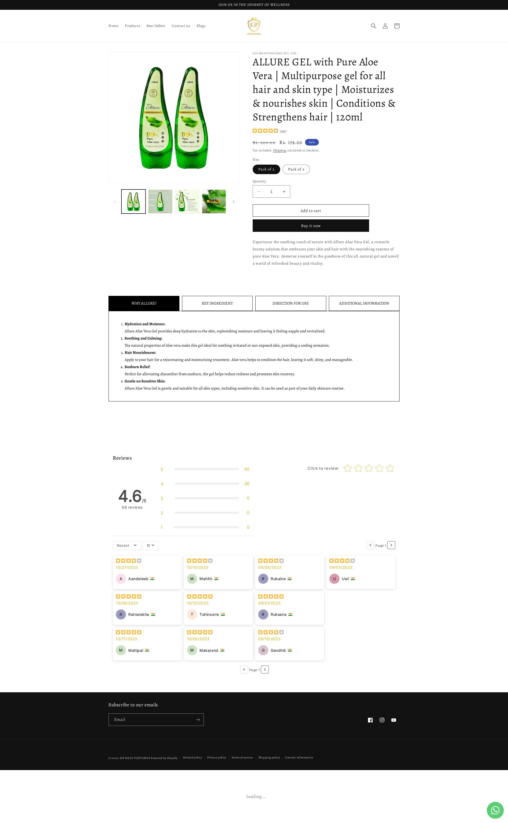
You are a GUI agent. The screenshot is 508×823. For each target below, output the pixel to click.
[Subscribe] (197, 719)
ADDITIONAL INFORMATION (364, 303)
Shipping (279, 150)
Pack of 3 (296, 169)
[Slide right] (233, 201)
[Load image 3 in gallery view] (187, 201)
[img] (265, 131)
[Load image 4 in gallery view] (214, 201)
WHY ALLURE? (143, 303)
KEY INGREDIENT (217, 303)
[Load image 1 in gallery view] (133, 201)
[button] (373, 26)
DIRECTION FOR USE (291, 303)
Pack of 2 (266, 169)
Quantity (259, 181)
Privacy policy (216, 757)
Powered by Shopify (164, 758)
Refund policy (192, 757)
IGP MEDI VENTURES (135, 758)
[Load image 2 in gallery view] (160, 201)
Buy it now (311, 225)
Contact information (299, 757)
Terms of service (242, 757)
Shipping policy (269, 757)
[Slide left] (114, 201)
